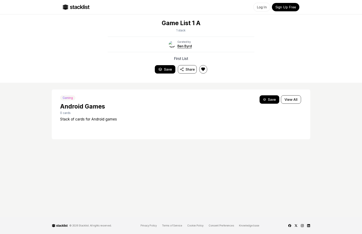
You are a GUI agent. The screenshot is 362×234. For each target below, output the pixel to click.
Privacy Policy (149, 225)
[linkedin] (308, 225)
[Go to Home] (76, 7)
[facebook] (289, 225)
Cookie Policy (195, 225)
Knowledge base (249, 225)
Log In (262, 7)
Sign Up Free (285, 7)
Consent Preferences (221, 225)
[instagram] (302, 225)
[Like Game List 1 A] (203, 69)
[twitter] (296, 225)
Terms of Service (172, 225)
